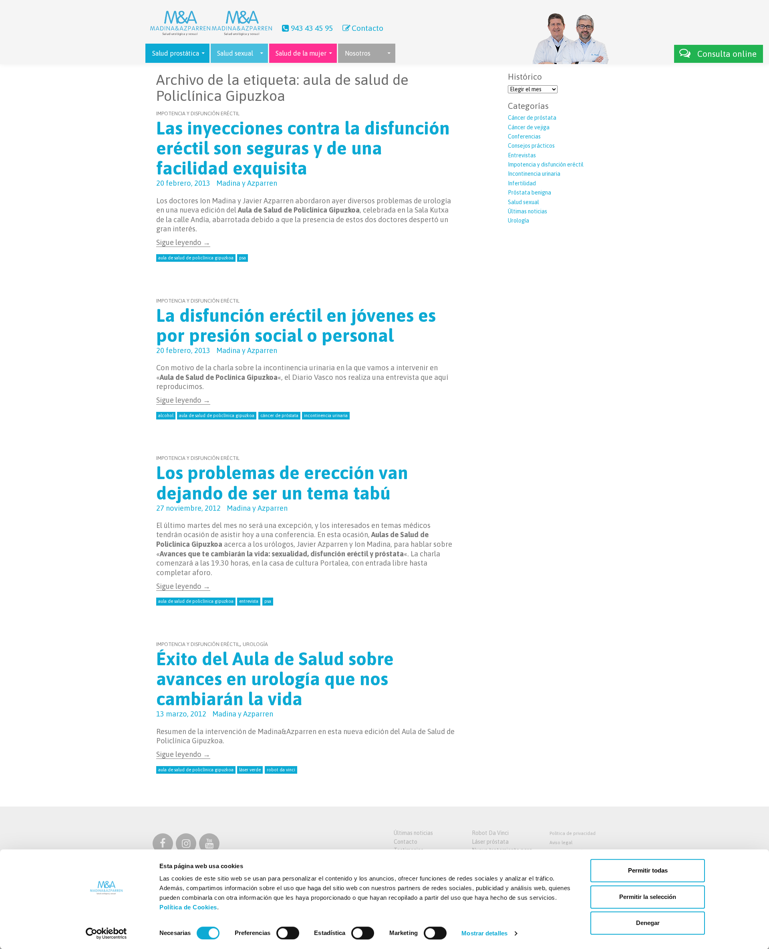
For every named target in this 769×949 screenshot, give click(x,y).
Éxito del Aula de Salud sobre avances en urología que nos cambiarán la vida (275, 678)
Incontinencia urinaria (534, 174)
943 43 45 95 (312, 28)
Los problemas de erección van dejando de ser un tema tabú (282, 482)
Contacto (367, 28)
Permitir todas (648, 870)
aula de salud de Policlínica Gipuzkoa (196, 257)
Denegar (648, 922)
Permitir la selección (647, 896)
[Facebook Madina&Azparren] (163, 845)
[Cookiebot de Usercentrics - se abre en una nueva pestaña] (106, 933)
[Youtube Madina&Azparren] (209, 845)
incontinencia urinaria (326, 415)
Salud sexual (523, 202)
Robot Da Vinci (490, 833)
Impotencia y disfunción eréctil (198, 113)
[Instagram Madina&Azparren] (186, 845)
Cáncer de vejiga (529, 127)
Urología (255, 644)
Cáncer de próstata (532, 117)
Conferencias (524, 136)
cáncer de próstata (279, 415)
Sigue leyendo (183, 242)
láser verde (250, 769)
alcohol (165, 415)
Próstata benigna (529, 192)
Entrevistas (522, 155)
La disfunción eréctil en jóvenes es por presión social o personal (296, 325)
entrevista (248, 601)
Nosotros (357, 53)
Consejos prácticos (531, 145)
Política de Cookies (188, 907)
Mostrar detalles (484, 933)
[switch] (287, 933)
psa (242, 257)
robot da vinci (281, 769)
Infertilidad (522, 183)
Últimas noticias (527, 211)
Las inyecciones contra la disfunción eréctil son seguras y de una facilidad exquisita (303, 148)
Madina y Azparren (246, 183)
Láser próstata (490, 842)
